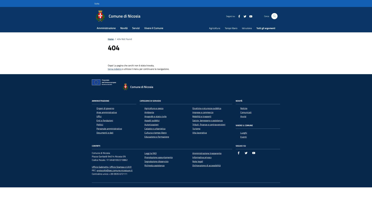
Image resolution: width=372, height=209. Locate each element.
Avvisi (243, 116)
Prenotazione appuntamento (158, 157)
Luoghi (243, 133)
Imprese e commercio (202, 112)
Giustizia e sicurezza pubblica (206, 108)
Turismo (196, 128)
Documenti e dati (104, 132)
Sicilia (96, 3)
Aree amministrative (106, 112)
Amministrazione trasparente (206, 153)
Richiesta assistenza (154, 165)
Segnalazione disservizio (156, 161)
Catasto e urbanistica (154, 128)
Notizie (243, 108)
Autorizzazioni (151, 124)
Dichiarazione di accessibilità (206, 165)
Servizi (136, 28)
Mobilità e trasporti (201, 116)
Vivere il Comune (153, 28)
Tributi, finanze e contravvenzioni (208, 124)
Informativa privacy (202, 157)
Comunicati (246, 112)
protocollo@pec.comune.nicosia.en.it (115, 170)
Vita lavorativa (199, 132)
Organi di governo (105, 108)
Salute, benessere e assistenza (207, 120)
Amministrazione (106, 28)
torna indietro (114, 69)
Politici (99, 124)
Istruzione (247, 28)
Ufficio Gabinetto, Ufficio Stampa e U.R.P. (112, 167)
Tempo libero (231, 28)
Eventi (243, 137)
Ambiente (149, 112)
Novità (124, 28)
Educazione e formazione (156, 136)
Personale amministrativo (109, 128)
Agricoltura (214, 28)
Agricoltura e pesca (153, 108)
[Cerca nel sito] (274, 16)
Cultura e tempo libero (155, 132)
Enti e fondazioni (104, 120)
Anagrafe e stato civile (155, 116)
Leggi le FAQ (150, 153)
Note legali (197, 161)
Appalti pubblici (152, 120)
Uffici (99, 116)
